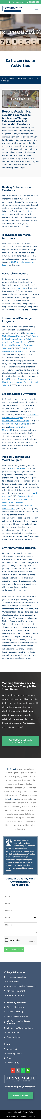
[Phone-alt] (18, 1070)
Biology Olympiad (21, 420)
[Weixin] (28, 1070)
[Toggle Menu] (36, 9)
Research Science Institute (20, 379)
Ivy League (12, 799)
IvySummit (12, 769)
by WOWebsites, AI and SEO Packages (20, 1117)
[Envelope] (13, 1070)
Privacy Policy (28, 1112)
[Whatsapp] (23, 1070)
